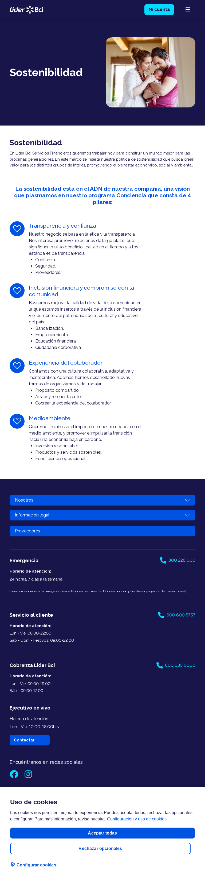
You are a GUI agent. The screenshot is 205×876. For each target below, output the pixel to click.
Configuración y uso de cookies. (137, 819)
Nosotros (24, 500)
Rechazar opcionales (100, 848)
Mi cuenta (159, 9)
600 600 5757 (181, 615)
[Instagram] (28, 775)
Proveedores (27, 530)
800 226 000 (181, 560)
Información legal (32, 515)
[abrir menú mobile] (188, 9)
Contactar (24, 740)
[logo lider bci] (26, 9)
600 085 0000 (180, 665)
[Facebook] (14, 775)
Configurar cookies (33, 864)
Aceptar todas (102, 833)
